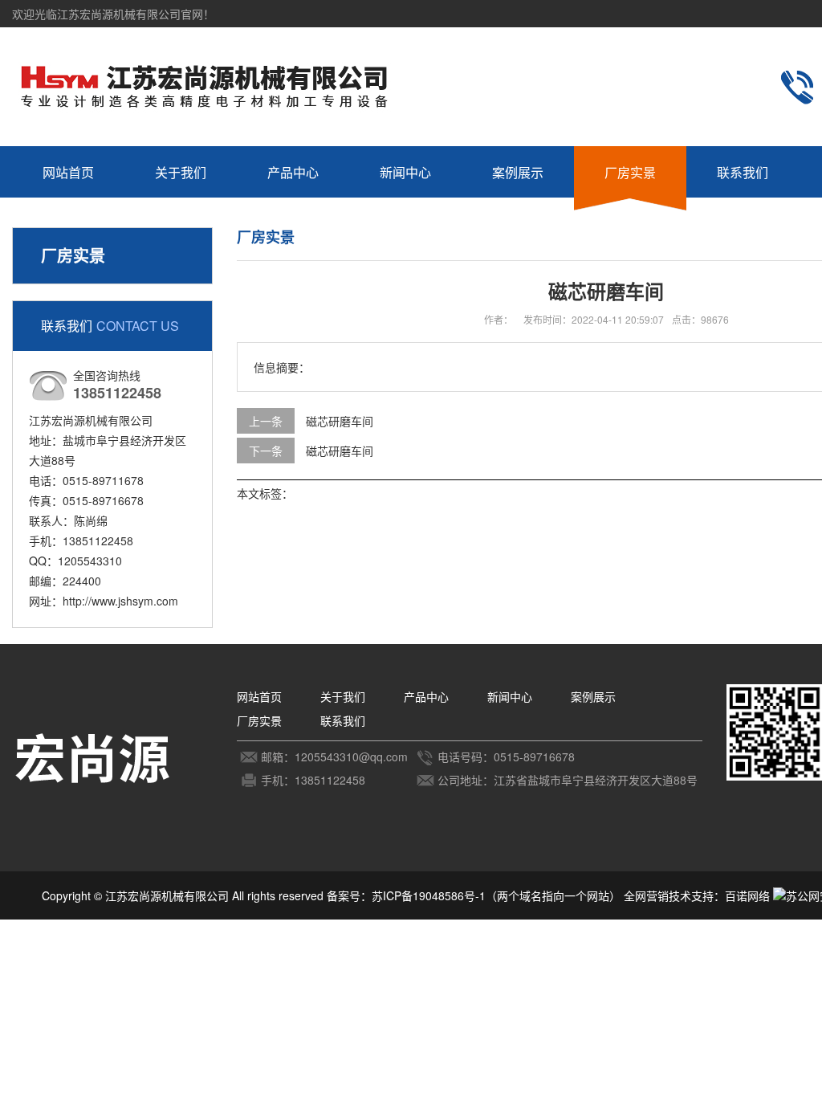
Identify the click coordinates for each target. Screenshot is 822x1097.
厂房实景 (630, 172)
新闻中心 (405, 172)
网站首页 (68, 172)
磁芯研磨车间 (339, 421)
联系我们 (742, 172)
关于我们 (180, 172)
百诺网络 (747, 895)
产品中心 (293, 172)
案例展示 (517, 172)
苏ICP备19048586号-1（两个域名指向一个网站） (496, 895)
